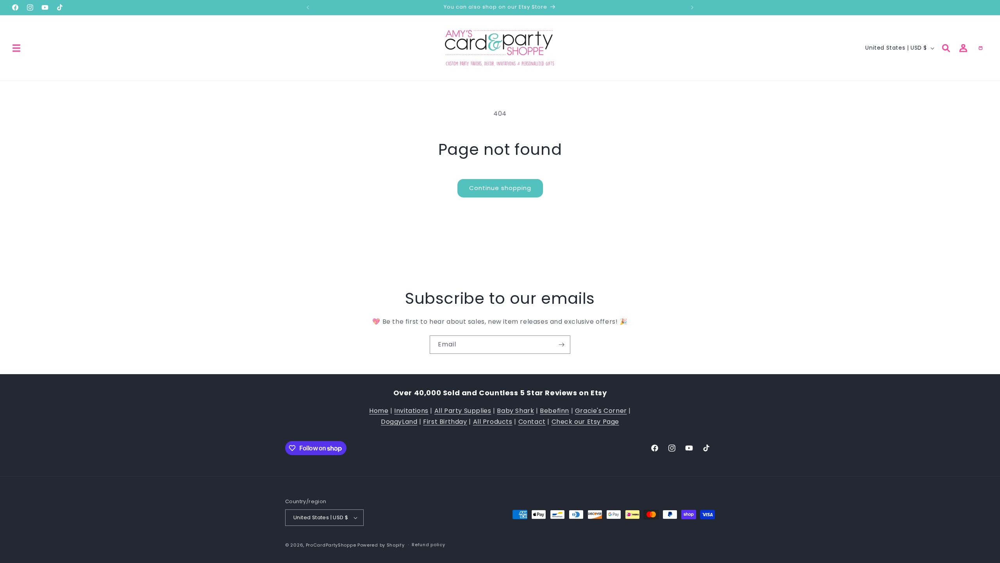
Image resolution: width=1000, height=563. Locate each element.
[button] (16, 48)
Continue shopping (500, 188)
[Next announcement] (692, 7)
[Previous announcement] (307, 7)
